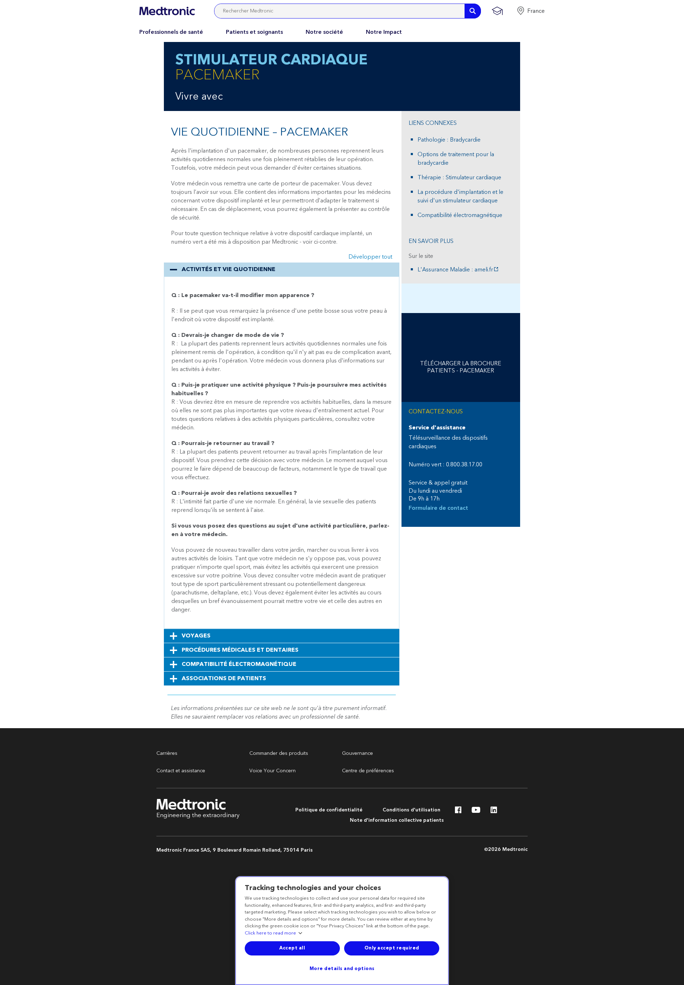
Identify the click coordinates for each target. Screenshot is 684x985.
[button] (531, 11)
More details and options (342, 969)
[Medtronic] (167, 11)
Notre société (324, 32)
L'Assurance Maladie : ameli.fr (455, 269)
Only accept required (391, 948)
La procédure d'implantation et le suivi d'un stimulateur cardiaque (460, 196)
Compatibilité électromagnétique (239, 664)
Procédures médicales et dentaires (240, 650)
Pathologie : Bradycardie (449, 140)
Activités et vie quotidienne (228, 269)
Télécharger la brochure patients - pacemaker (460, 367)
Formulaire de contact (438, 508)
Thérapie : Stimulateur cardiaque (459, 177)
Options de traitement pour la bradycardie (456, 158)
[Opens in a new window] (458, 812)
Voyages (196, 636)
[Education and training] (497, 11)
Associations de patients (224, 678)
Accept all (292, 948)
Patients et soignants (254, 32)
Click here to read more (270, 933)
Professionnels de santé (171, 32)
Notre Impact (384, 32)
